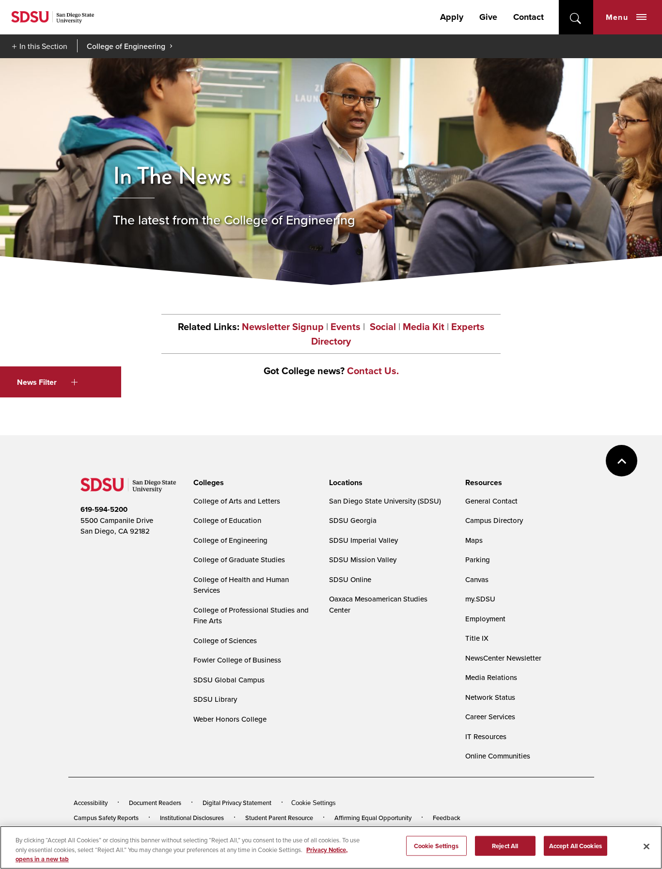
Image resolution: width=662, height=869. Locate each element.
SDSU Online (350, 579)
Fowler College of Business (237, 660)
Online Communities (497, 756)
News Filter (37, 382)
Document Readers (155, 802)
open (576, 17)
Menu (617, 17)
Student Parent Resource (279, 817)
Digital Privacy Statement (237, 802)
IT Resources (485, 736)
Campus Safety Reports (106, 817)
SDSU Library (215, 699)
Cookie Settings (313, 802)
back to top (621, 460)
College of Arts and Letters (236, 501)
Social (381, 326)
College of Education (227, 520)
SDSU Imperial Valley (363, 540)
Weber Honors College (230, 719)
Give (488, 17)
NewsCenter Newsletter (503, 658)
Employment (485, 619)
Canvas (477, 579)
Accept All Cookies (575, 845)
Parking (477, 559)
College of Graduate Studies (239, 559)
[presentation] (207, 482)
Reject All (505, 845)
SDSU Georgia (353, 520)
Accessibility (91, 802)
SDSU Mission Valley (362, 559)
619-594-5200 (103, 509)
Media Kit (423, 326)
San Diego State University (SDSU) (385, 501)
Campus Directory (494, 520)
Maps (474, 540)
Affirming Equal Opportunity (372, 817)
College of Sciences (225, 640)
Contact (528, 17)
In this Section (43, 46)
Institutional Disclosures (192, 817)
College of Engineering (126, 46)
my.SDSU (480, 599)
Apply (451, 17)
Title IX (477, 638)
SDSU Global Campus (229, 680)
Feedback (446, 817)
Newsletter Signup (283, 326)
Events (346, 326)
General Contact (491, 501)
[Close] (646, 846)
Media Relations (491, 677)
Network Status (490, 697)
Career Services (490, 716)
